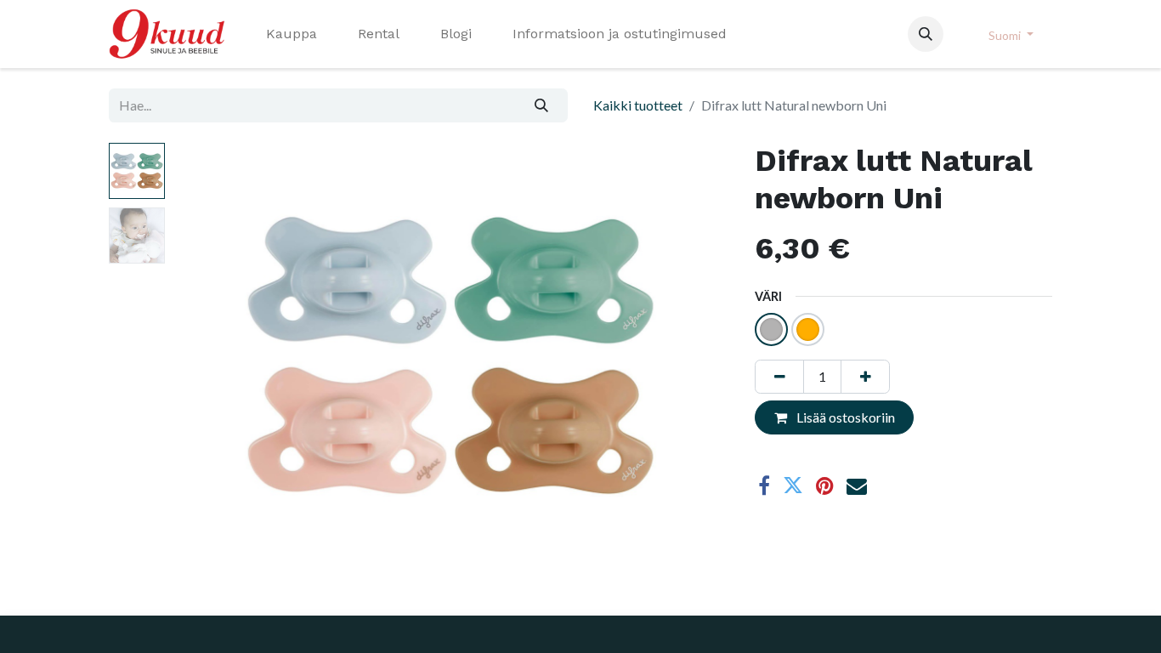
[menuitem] (291, 34)
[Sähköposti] (857, 485)
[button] (925, 34)
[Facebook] (764, 485)
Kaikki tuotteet (637, 105)
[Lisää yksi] (865, 377)
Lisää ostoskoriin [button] (844, 417)
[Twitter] (793, 485)
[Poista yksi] (779, 377)
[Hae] (542, 105)
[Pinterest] (825, 485)
